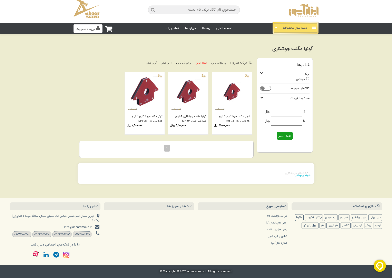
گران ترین (151, 63)
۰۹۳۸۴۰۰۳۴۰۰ (22, 234)
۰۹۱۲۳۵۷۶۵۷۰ (82, 234)
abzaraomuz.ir (197, 271)
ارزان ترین (166, 63)
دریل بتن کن (310, 225)
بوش (368, 225)
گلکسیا (345, 225)
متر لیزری (333, 225)
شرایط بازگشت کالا (277, 216)
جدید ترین (201, 63)
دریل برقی (375, 217)
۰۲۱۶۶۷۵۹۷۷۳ (62, 234)
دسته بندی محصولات (295, 28)
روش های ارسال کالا (276, 223)
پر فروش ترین (184, 63)
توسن (377, 225)
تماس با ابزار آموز (277, 236)
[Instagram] (66, 255)
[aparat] (36, 254)
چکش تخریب (314, 217)
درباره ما (190, 28)
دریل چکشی (359, 217)
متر (322, 225)
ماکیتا (299, 217)
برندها (206, 28)
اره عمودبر (330, 217)
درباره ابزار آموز (279, 243)
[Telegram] (56, 255)
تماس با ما (172, 28)
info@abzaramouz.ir (78, 227)
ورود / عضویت (85, 29)
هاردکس (300, 79)
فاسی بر (344, 217)
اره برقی (357, 225)
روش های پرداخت (277, 229)
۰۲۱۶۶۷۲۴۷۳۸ (42, 234)
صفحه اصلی (224, 28)
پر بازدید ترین (218, 63)
